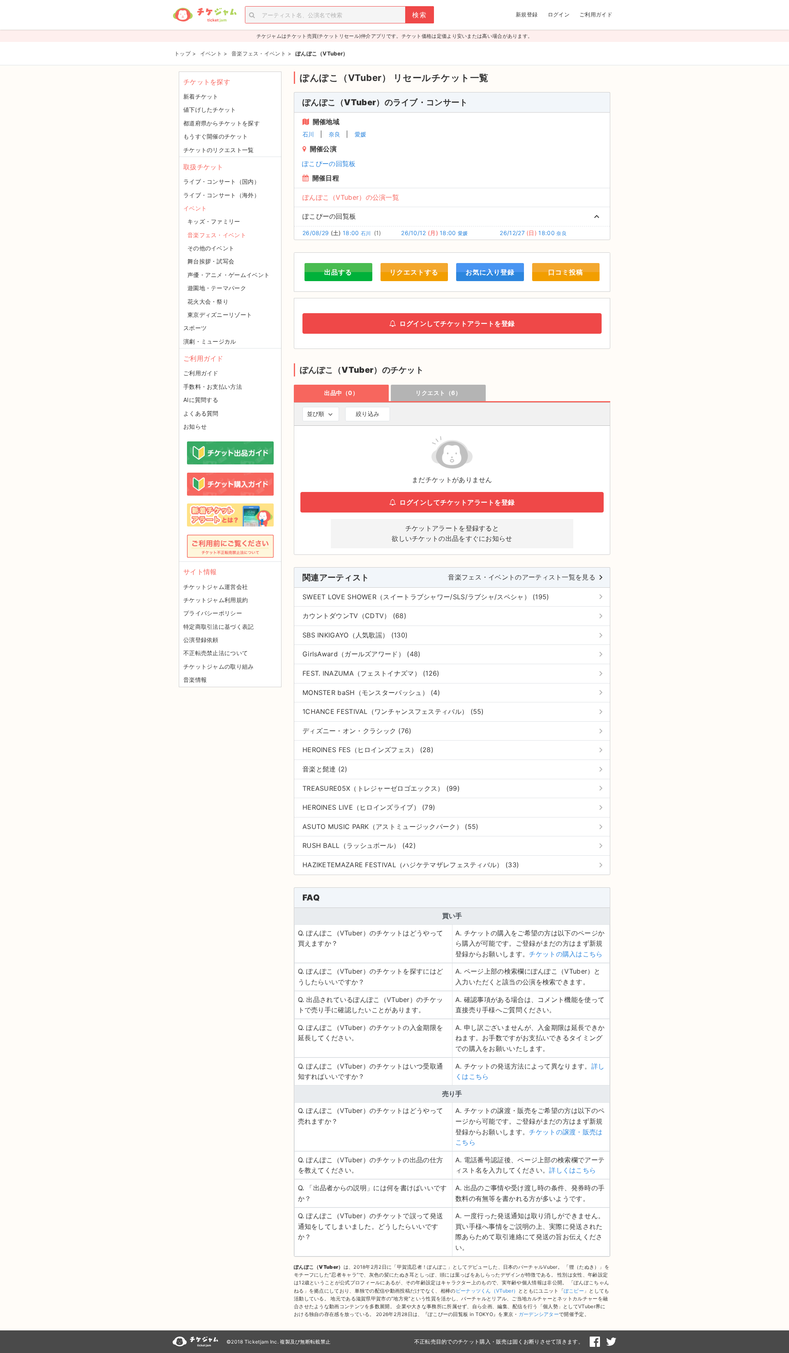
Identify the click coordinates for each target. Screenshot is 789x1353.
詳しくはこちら (572, 1170)
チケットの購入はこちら (565, 954)
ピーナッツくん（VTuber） (487, 1291)
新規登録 (527, 14)
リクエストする (414, 272)
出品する (338, 272)
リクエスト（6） (438, 392)
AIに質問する (200, 399)
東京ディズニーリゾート (219, 314)
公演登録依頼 (201, 639)
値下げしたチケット (209, 109)
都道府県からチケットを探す (221, 123)
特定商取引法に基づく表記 (218, 626)
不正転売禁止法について (215, 652)
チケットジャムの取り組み (218, 666)
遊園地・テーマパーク (216, 287)
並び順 (315, 413)
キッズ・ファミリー (213, 221)
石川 (308, 134)
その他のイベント (210, 248)
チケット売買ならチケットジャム (205, 15)
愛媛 (361, 134)
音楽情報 (195, 679)
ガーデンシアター (539, 1314)
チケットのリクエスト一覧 (218, 149)
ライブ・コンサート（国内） (221, 181)
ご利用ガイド (595, 14)
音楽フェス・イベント (216, 234)
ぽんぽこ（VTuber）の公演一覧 (350, 197)
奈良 (335, 134)
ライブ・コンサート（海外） (221, 195)
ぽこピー (574, 1291)
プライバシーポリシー (212, 613)
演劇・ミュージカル (209, 341)
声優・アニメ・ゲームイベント (228, 274)
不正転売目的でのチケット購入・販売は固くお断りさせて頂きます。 (499, 1341)
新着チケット (201, 96)
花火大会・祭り (207, 301)
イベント (195, 208)
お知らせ (195, 426)
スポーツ (195, 327)
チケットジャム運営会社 (215, 586)
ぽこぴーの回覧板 (328, 163)
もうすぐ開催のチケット (215, 136)
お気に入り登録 (490, 272)
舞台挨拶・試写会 (210, 261)
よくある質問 (201, 413)
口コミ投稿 (565, 272)
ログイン (559, 14)
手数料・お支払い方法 (212, 386)
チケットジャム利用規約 (215, 599)
